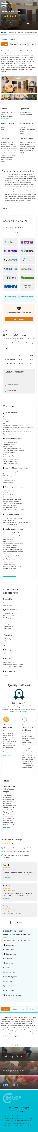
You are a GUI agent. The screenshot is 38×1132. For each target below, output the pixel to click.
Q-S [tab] (33, 940)
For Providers (19, 1111)
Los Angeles (9, 945)
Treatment (20, 32)
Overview (3, 32)
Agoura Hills (9, 990)
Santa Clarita (9, 950)
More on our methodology (22, 711)
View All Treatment (9, 575)
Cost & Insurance (12, 32)
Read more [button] (6, 878)
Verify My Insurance (19, 319)
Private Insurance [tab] (8, 233)
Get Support (25, 1107)
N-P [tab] (29, 940)
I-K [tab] (22, 940)
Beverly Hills (9, 986)
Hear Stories (13, 1107)
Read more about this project (20, 1121)
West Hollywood (11, 977)
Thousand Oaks (10, 954)
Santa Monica (10, 972)
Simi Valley (9, 963)
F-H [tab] (18, 940)
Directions (4, 119)
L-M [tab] (25, 940)
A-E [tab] (14, 940)
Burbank (8, 968)
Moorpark (8, 981)
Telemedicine (11, 144)
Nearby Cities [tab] (7, 940)
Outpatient (4, 144)
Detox (3, 146)
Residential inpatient (7, 142)
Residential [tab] (7, 349)
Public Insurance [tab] (19, 233)
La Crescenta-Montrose (13, 995)
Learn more (6, 755)
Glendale (8, 959)
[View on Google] (13, 870)
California (12, 934)
